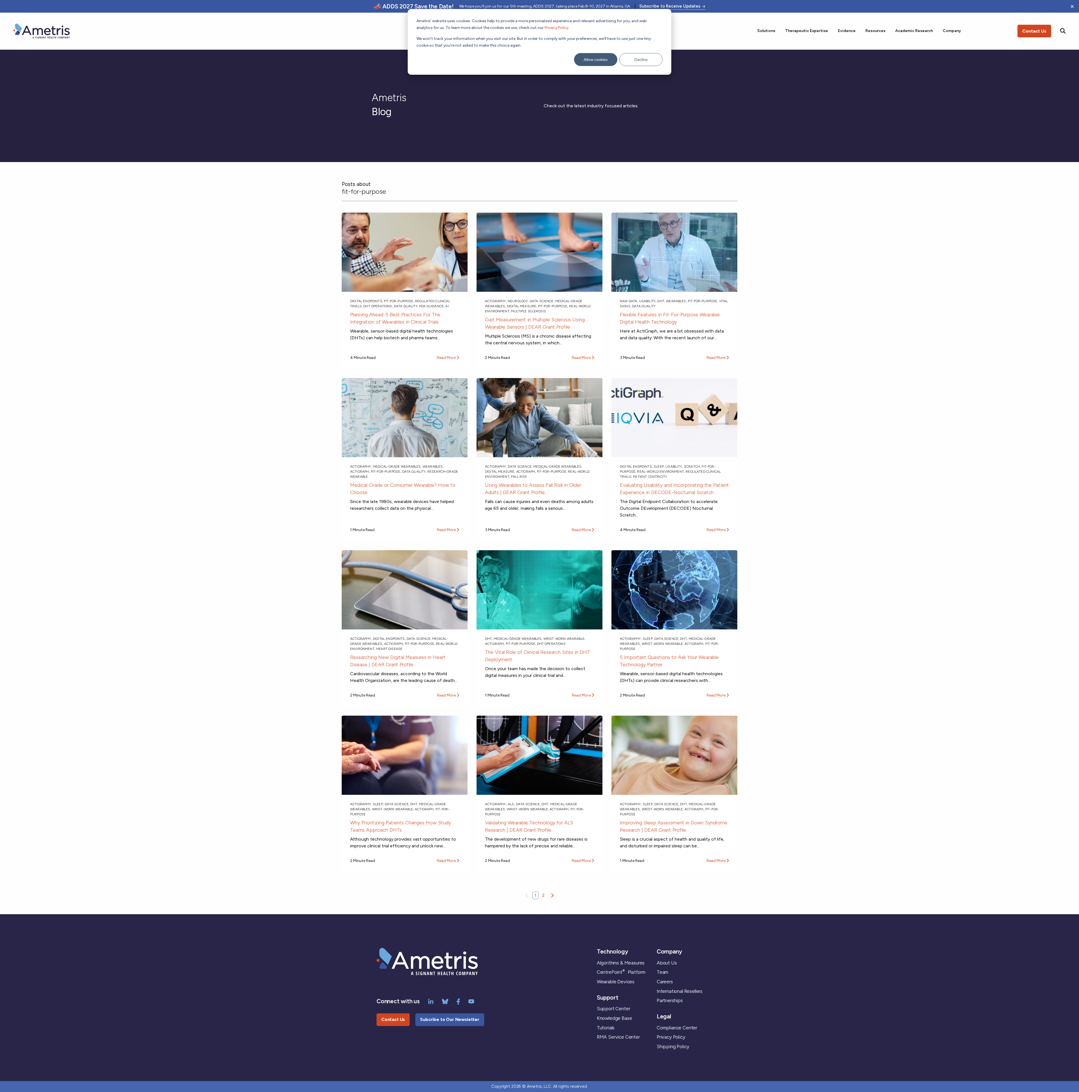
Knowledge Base (614, 1018)
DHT (660, 301)
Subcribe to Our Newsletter (449, 1019)
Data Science (542, 301)
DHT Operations (377, 306)
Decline (641, 59)
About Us (667, 963)
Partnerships (670, 1000)
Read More (447, 357)
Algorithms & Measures (621, 963)
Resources (875, 30)
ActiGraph (359, 472)
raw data (628, 301)
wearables (676, 301)
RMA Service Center (618, 1037)
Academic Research (914, 30)
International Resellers (679, 991)
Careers (665, 981)
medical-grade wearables (397, 466)
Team (662, 972)
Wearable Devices (615, 981)
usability (647, 301)
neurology (518, 301)
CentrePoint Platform (621, 972)
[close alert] (1072, 6)
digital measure (521, 306)
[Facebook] (458, 1001)
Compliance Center (677, 1027)
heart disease (389, 649)
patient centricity (650, 477)
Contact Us (1034, 31)
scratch (692, 466)
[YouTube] (471, 1001)
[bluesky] (445, 1001)
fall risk (519, 477)
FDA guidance (431, 306)
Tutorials (606, 1027)
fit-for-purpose (398, 301)
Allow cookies (596, 59)
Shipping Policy (673, 1046)
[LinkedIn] (431, 1001)
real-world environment (660, 472)
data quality (406, 306)
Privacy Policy (556, 27)
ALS (511, 804)
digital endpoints (366, 301)
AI (446, 306)
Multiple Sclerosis (528, 311)
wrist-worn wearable (563, 639)
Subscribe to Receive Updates (669, 6)
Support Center (613, 1008)
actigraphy (495, 301)
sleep (659, 466)
